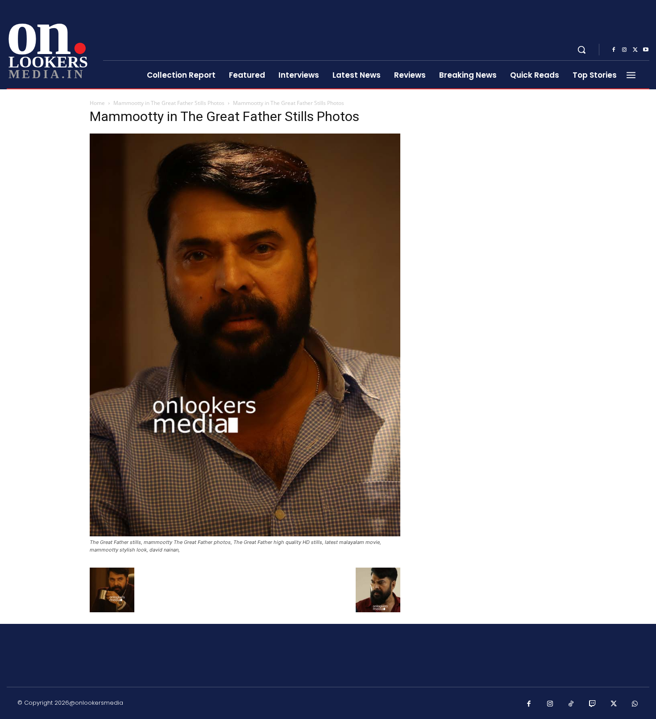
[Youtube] (645, 50)
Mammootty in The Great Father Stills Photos (168, 103)
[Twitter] (635, 50)
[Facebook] (613, 50)
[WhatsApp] (635, 704)
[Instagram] (624, 50)
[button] (581, 49)
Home (97, 103)
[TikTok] (571, 704)
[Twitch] (592, 704)
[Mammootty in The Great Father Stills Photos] (245, 534)
